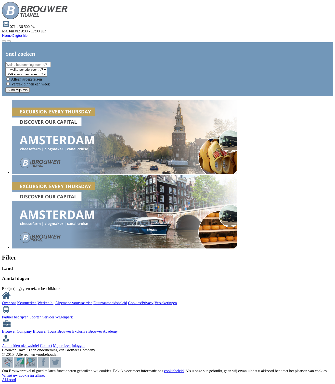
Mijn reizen (62, 345)
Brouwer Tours (44, 331)
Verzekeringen (166, 303)
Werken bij (46, 303)
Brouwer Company (17, 331)
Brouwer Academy (103, 331)
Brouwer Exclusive (72, 331)
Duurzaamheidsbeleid (110, 303)
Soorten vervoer (41, 317)
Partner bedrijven (15, 317)
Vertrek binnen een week (30, 84)
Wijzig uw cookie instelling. (23, 375)
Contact (46, 345)
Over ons (9, 303)
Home (7, 35)
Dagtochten (20, 35)
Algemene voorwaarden (73, 303)
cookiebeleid (174, 371)
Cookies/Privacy (141, 303)
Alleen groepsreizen (26, 79)
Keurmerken (27, 303)
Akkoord (9, 380)
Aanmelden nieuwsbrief (20, 345)
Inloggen (78, 345)
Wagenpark (64, 317)
